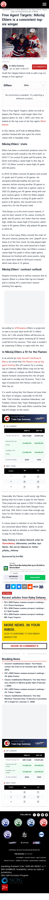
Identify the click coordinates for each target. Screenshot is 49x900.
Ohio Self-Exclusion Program (14, 875)
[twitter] (13, 586)
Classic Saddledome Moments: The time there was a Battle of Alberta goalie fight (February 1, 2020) (25, 683)
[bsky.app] (18, 586)
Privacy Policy (9, 861)
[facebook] (7, 586)
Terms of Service (22, 861)
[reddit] (30, 586)
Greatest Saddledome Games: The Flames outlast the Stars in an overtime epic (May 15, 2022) (25, 666)
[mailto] (24, 586)
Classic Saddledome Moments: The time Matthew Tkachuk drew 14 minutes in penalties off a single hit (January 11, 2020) (26, 699)
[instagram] (38, 814)
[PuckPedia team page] (41, 586)
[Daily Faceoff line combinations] (35, 586)
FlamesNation (8, 543)
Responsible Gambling (37, 861)
